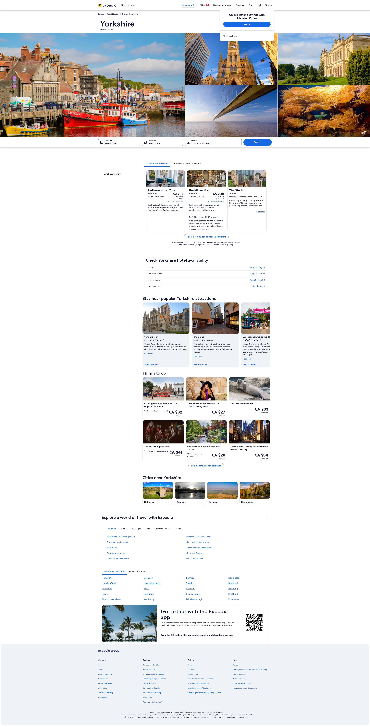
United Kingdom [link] (113, 14)
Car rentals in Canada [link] (151, 688)
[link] (247, 36)
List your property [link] (105, 674)
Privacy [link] (190, 665)
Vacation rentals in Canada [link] (153, 674)
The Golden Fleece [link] (194, 558)
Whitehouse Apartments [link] (118, 558)
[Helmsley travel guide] (158, 493)
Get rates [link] (260, 211)
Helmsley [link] (106, 577)
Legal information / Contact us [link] (199, 688)
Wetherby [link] (149, 599)
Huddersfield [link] (109, 583)
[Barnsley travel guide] (190, 493)
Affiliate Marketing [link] (105, 693)
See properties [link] (151, 364)
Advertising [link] (102, 688)
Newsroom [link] (102, 697)
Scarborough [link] (193, 593)
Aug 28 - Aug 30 (257, 280)
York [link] (146, 588)
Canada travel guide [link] (151, 665)
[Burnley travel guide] (222, 493)
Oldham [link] (190, 588)
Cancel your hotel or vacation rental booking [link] (250, 669)
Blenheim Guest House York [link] (198, 536)
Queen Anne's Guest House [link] (198, 547)
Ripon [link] (105, 593)
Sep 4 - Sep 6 (259, 286)
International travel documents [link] (245, 688)
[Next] (270, 335)
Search (257, 142)
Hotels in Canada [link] (149, 669)
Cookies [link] (191, 669)
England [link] (125, 14)
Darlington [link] (233, 577)
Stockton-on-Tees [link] (111, 599)
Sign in (268, 5)
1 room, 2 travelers (201, 143)
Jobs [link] (100, 669)
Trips (251, 5)
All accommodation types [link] (153, 693)
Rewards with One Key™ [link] (152, 702)
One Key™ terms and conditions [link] (200, 679)
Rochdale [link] (149, 593)
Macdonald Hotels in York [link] (197, 542)
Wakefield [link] (107, 588)
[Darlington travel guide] (254, 493)
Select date (110, 143)
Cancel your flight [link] (239, 674)
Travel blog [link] (147, 697)
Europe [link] (101, 14)
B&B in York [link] (112, 547)
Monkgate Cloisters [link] (194, 553)
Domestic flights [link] (149, 683)
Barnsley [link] (148, 577)
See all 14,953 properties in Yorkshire (206, 236)
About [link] (100, 665)
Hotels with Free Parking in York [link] (121, 536)
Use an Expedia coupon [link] (242, 683)
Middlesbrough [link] (194, 599)
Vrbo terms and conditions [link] (198, 683)
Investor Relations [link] (105, 683)
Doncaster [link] (233, 599)
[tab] (157, 163)
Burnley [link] (190, 577)
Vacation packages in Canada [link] (154, 679)
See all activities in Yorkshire (206, 465)
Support (240, 5)
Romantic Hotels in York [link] (117, 542)
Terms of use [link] (193, 674)
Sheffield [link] (233, 593)
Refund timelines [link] (239, 679)
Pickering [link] (233, 588)
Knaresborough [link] (152, 583)
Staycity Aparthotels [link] (116, 553)
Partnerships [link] (103, 679)
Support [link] (236, 665)
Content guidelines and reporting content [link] (204, 693)
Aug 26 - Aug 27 (257, 273)
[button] (185, 517)
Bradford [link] (233, 583)
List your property (222, 5)
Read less (148, 353)
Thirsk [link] (189, 583)
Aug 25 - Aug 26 (257, 267)
